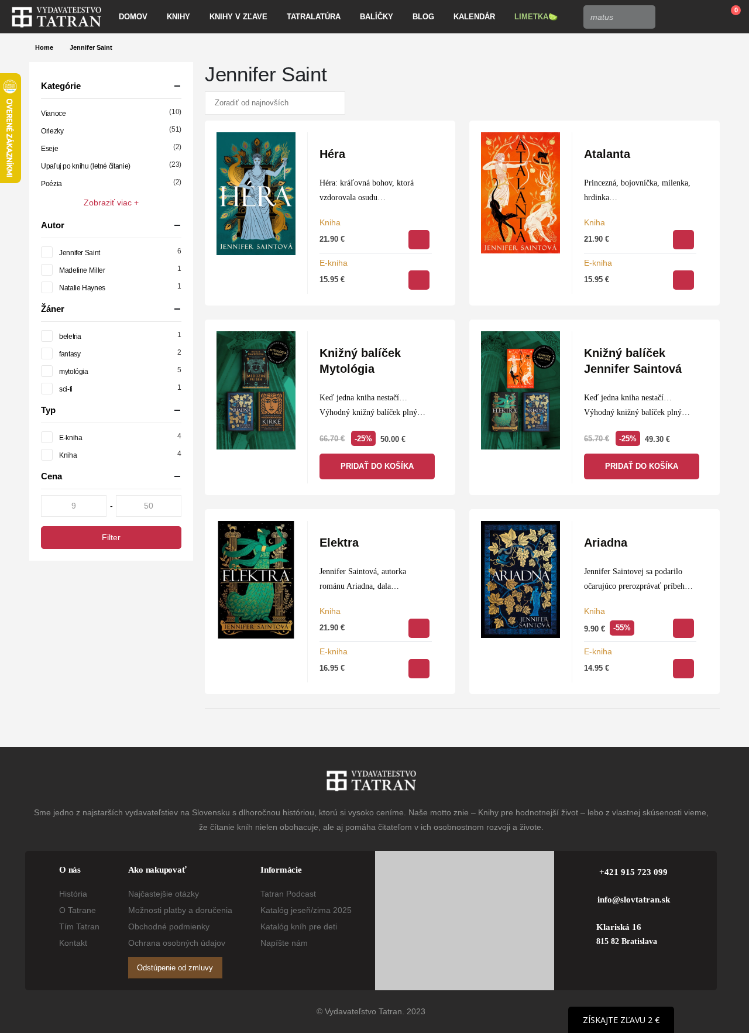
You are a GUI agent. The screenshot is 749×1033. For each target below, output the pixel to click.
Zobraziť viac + (111, 202)
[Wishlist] (700, 17)
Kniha (330, 222)
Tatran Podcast (288, 893)
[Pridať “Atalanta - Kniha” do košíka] (683, 239)
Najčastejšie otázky (163, 893)
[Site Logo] (56, 17)
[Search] (643, 17)
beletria (70, 336)
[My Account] (673, 17)
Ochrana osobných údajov (176, 943)
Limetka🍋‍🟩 (536, 16)
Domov (133, 16)
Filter (111, 537)
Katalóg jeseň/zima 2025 (306, 910)
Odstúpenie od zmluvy (175, 967)
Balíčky (376, 16)
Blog (423, 16)
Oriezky (52, 131)
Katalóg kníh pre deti (298, 926)
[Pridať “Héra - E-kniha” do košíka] (419, 280)
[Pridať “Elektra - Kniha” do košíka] (419, 628)
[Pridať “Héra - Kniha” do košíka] (419, 239)
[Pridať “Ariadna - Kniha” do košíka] (683, 628)
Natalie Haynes (82, 288)
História (73, 893)
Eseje (49, 149)
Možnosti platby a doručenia (180, 910)
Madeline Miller (82, 270)
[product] (256, 193)
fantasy (69, 354)
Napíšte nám (284, 943)
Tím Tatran (79, 926)
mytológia (73, 372)
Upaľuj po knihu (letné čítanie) (85, 166)
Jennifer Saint (79, 253)
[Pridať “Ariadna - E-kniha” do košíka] (683, 668)
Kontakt (73, 943)
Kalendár (474, 16)
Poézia (51, 184)
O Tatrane (77, 910)
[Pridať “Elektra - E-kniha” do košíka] (419, 668)
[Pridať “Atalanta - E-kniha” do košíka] (683, 280)
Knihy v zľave (238, 16)
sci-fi (66, 389)
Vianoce (53, 113)
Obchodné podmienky (168, 926)
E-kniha (333, 262)
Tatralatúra (314, 16)
